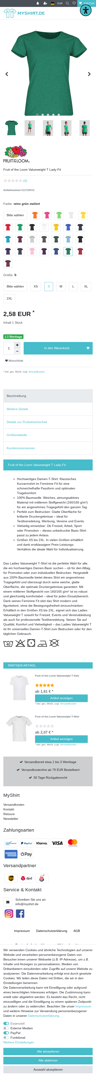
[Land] (52, 3)
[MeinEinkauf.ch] (42, 878)
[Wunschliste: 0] (74, 3)
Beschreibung (16, 396)
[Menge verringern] (17, 351)
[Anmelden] (38, 3)
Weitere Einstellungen (18, 1042)
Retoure (9, 814)
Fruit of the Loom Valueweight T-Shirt (57, 716)
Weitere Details (17, 409)
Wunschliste (15, 360)
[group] (19, 687)
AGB (76, 931)
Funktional (17, 1037)
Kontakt (8, 809)
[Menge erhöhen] (17, 345)
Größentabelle (17, 435)
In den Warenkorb (56, 348)
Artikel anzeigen (61, 698)
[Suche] (67, 3)
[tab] (48, 396)
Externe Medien (21, 1028)
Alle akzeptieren (48, 1051)
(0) (25, 180)
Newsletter (10, 818)
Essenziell (17, 1023)
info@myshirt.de (26, 904)
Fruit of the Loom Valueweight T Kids (57, 675)
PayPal (15, 1033)
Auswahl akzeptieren (48, 1069)
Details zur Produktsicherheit (27, 422)
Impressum (22, 931)
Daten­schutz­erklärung (51, 931)
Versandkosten (36, 371)
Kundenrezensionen (21, 448)
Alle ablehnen (48, 1060)
